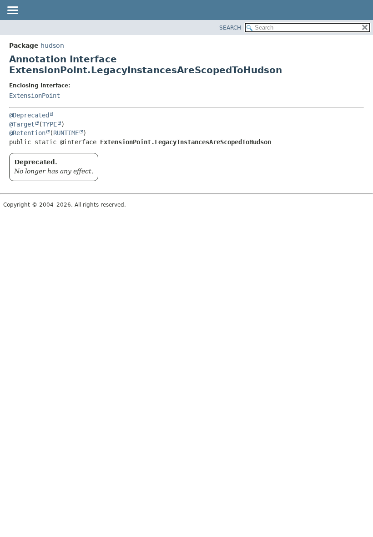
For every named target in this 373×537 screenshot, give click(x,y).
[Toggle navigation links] (12, 11)
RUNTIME (66, 133)
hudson (52, 45)
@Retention (27, 133)
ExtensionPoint (34, 95)
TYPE (49, 124)
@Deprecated (29, 115)
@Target (22, 124)
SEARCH (230, 28)
